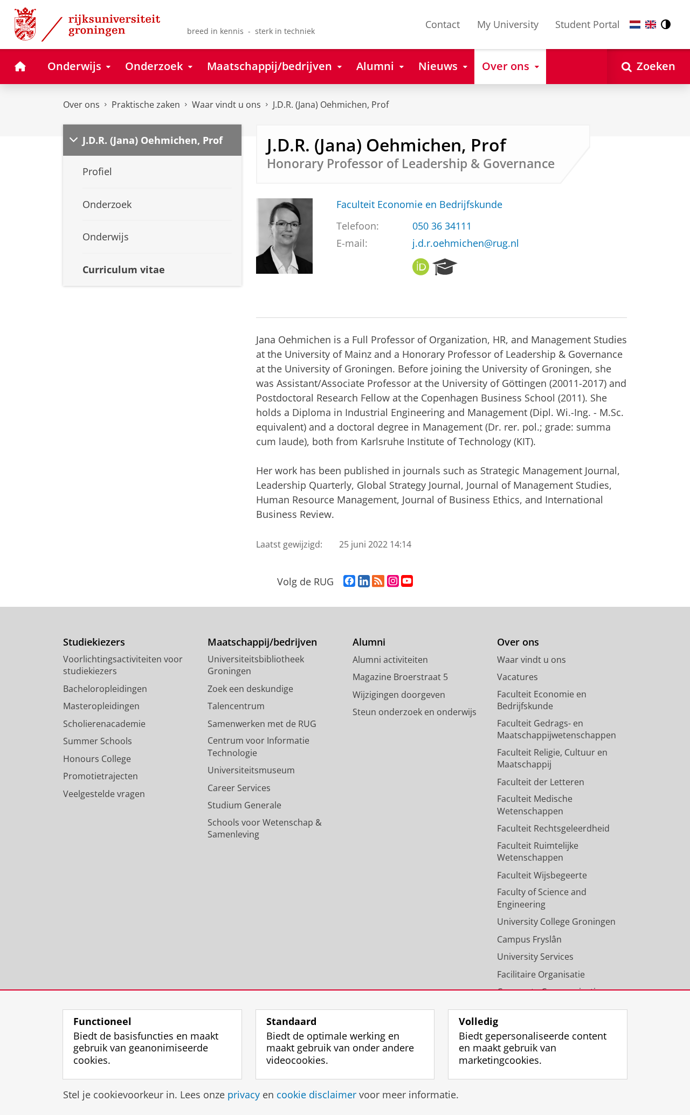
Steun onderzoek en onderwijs (415, 712)
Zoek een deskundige (250, 689)
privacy (243, 1095)
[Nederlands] (635, 24)
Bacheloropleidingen (105, 689)
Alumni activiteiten (390, 660)
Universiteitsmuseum (251, 770)
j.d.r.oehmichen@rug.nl (465, 243)
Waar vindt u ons (226, 104)
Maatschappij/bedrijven (262, 642)
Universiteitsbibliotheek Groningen (256, 665)
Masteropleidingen (101, 706)
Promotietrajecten (100, 776)
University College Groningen (556, 921)
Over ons (81, 104)
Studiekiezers (94, 642)
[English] (650, 24)
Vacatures (517, 677)
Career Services (239, 788)
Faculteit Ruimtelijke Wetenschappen (537, 852)
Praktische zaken (146, 104)
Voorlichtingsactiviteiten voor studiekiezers (123, 665)
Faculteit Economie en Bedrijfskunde (419, 204)
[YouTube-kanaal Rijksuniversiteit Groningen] (407, 581)
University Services (535, 956)
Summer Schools (97, 741)
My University (508, 24)
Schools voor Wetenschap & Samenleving (265, 828)
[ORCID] (421, 267)
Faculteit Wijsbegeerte (542, 875)
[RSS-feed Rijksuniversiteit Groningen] (378, 581)
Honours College (97, 759)
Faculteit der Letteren (540, 782)
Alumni (369, 642)
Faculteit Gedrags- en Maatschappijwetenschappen (556, 729)
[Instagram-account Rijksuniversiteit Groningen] (393, 581)
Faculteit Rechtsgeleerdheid (553, 828)
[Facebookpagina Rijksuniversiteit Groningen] (349, 581)
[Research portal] (445, 267)
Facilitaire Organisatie (541, 974)
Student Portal (587, 24)
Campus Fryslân (529, 939)
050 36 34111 (442, 226)
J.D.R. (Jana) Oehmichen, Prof (331, 104)
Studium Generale (244, 805)
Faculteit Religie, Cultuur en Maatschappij (552, 758)
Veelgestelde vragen (104, 794)
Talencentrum (236, 706)
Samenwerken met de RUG (262, 724)
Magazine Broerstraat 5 (400, 677)
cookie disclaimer (316, 1095)
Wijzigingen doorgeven (399, 695)
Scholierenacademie (104, 724)
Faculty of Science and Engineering (541, 898)
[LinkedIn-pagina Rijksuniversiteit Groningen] (364, 581)
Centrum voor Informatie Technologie (258, 747)
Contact (442, 24)
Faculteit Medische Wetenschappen (534, 805)
